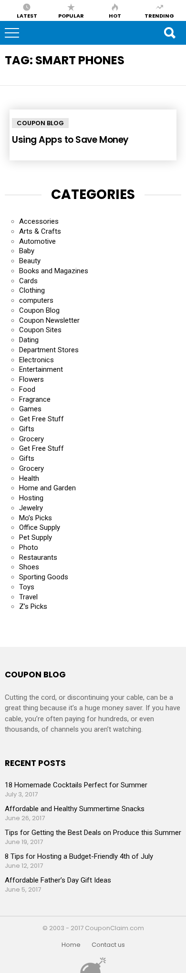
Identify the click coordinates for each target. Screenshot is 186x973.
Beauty (30, 261)
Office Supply (39, 527)
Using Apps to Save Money (70, 139)
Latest (27, 15)
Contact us (108, 945)
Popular (71, 15)
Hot (115, 15)
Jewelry (31, 508)
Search (169, 33)
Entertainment (41, 369)
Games (30, 409)
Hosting (31, 498)
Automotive (37, 241)
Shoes (29, 567)
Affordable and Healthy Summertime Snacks (75, 808)
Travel (28, 597)
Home (71, 945)
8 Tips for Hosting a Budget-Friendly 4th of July (79, 856)
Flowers (31, 379)
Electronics (36, 360)
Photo (28, 547)
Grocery (31, 439)
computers (36, 300)
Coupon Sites (40, 330)
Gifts (26, 429)
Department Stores (49, 350)
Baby (26, 251)
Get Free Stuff (41, 419)
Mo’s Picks (35, 518)
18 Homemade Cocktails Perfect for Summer (76, 785)
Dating (29, 340)
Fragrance (35, 399)
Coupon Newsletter (49, 320)
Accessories (39, 221)
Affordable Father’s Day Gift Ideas (58, 880)
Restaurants (38, 557)
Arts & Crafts (40, 231)
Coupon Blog (40, 123)
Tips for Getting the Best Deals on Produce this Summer (93, 832)
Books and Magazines (53, 271)
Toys (26, 587)
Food (27, 389)
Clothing (32, 290)
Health (29, 478)
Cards (28, 281)
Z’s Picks (33, 606)
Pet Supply (35, 537)
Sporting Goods (43, 577)
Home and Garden (47, 488)
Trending (159, 15)
